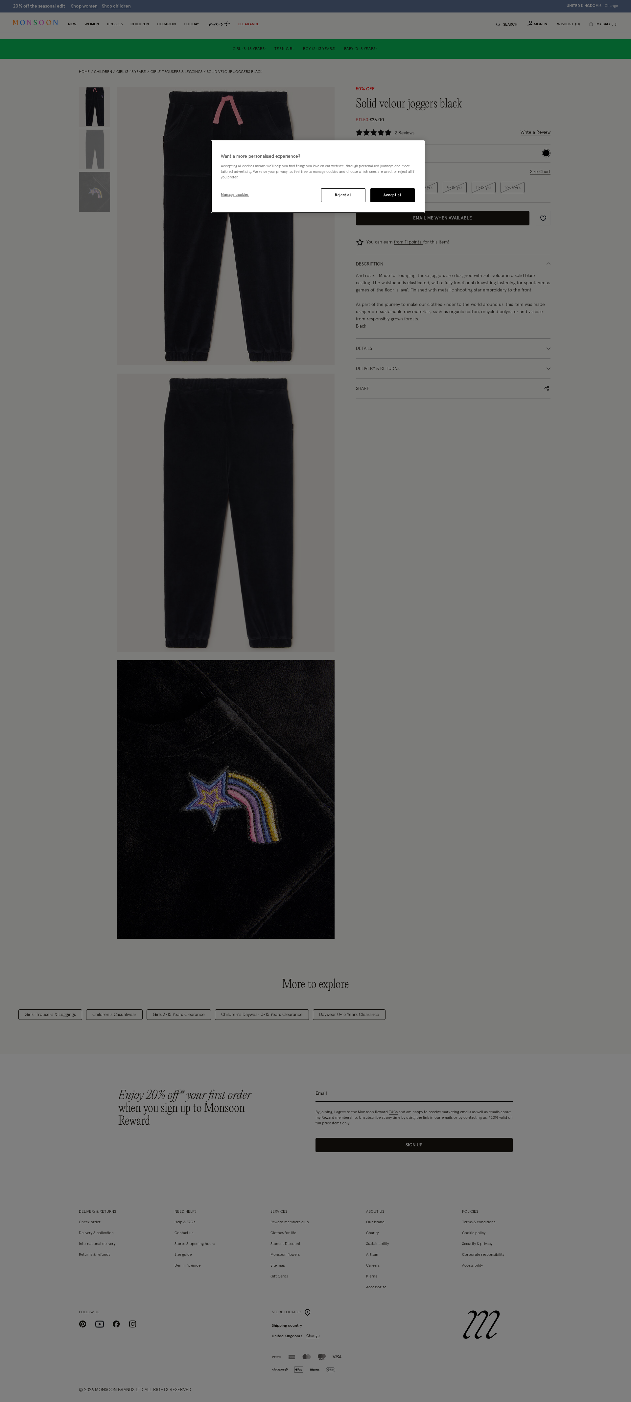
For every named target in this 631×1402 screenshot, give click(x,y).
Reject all (343, 194)
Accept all (393, 194)
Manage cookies (235, 194)
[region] (318, 176)
